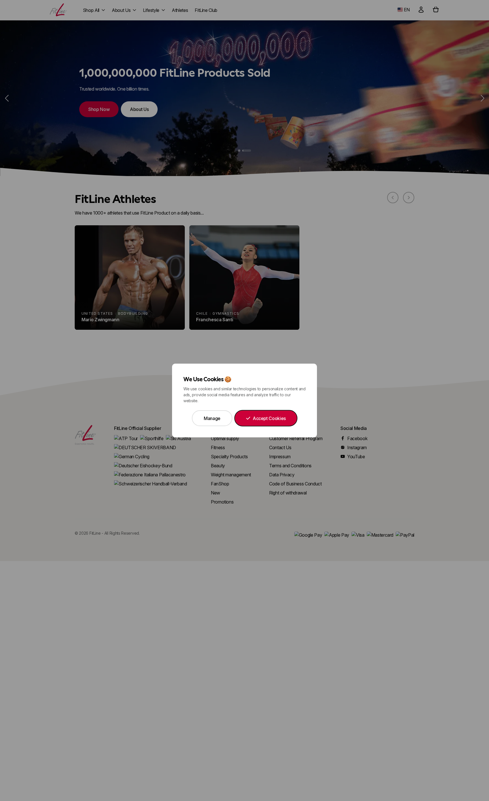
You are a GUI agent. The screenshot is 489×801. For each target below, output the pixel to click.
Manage (212, 418)
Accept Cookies (269, 418)
